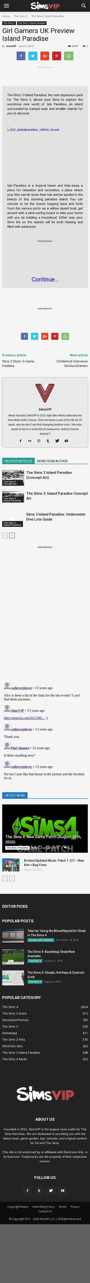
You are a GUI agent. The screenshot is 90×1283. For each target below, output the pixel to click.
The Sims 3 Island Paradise (31, 23)
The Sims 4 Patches (17, 847)
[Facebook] (22, 441)
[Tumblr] (49, 441)
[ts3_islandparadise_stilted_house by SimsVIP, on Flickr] (45, 148)
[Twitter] (58, 441)
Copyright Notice (17, 1207)
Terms (62, 1207)
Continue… (45, 279)
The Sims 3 (9, 23)
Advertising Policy (43, 1207)
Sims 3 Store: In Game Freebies (18, 363)
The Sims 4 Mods (14, 1059)
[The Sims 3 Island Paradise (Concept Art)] (13, 478)
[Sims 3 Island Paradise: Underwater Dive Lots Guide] (13, 519)
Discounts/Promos (15, 1020)
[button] (84, 6)
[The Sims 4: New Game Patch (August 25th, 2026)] (45, 828)
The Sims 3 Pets (13, 1039)
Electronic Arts (12, 1046)
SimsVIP (11, 46)
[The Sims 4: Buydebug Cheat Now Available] (13, 957)
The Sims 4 (35, 960)
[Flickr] (31, 441)
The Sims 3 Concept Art (10, 482)
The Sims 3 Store (14, 1013)
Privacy (75, 1207)
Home (6, 16)
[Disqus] (45, 622)
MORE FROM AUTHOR (52, 461)
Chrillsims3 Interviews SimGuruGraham (72, 363)
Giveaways (9, 1033)
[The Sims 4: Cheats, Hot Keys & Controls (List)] (13, 977)
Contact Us (45, 1211)
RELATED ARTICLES (18, 461)
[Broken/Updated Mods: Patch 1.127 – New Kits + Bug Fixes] (11, 864)
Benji (34, 847)
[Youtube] (68, 441)
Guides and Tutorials (41, 939)
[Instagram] (40, 441)
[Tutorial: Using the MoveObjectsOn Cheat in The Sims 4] (13, 936)
